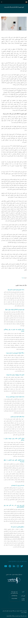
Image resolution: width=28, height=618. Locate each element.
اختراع (13, 574)
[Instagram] (18, 566)
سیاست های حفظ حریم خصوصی (21, 616)
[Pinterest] (10, 566)
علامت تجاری (8, 574)
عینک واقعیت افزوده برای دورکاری (17, 416)
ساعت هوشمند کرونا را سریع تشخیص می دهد (15, 397)
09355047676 (14, 598)
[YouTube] (6, 566)
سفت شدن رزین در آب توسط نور (17, 485)
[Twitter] (22, 566)
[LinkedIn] (14, 566)
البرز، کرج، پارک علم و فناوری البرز (14, 592)
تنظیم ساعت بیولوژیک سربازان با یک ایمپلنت (15, 375)
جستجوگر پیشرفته (18, 574)
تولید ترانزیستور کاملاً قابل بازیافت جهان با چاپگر (14, 309)
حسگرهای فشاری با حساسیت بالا (17, 527)
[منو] (2, 2)
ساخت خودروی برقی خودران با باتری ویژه (16, 289)
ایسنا (23, 278)
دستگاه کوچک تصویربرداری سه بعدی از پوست (15, 353)
